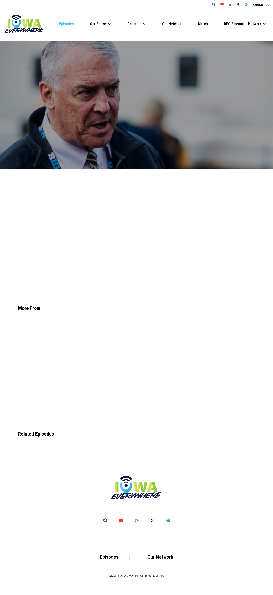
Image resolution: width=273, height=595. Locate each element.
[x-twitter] (238, 4)
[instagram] (230, 4)
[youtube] (222, 4)
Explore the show (45, 271)
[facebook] (214, 4)
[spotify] (246, 4)
